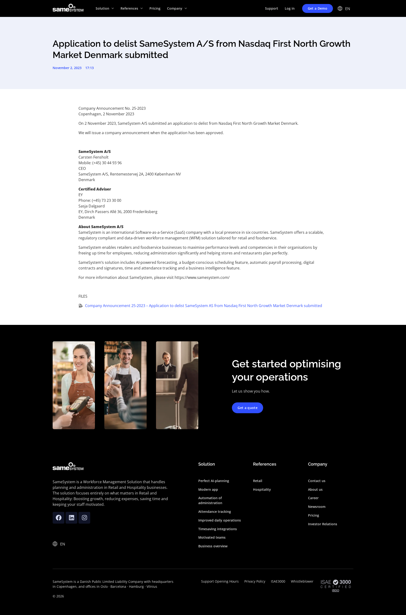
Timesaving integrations (217, 529)
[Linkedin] (71, 518)
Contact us (316, 481)
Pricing (313, 515)
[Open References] (141, 8)
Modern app (208, 489)
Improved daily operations (219, 520)
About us (315, 489)
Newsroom (316, 506)
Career (313, 498)
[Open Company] (185, 8)
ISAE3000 (278, 581)
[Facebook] (58, 518)
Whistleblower (302, 581)
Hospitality (262, 489)
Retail (257, 481)
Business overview (212, 546)
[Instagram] (84, 518)
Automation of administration (210, 500)
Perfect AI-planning (213, 481)
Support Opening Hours (220, 581)
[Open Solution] (112, 8)
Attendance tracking (214, 511)
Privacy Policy (254, 581)
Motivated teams (212, 537)
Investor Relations (322, 524)
